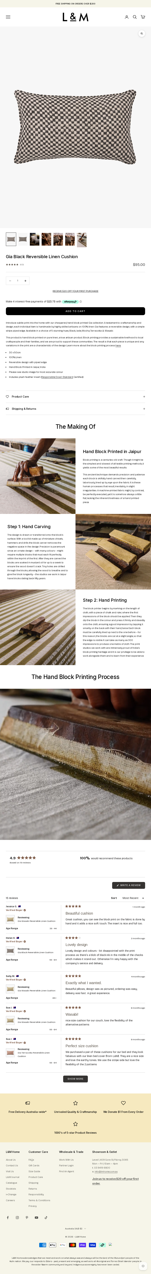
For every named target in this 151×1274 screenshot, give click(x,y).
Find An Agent (66, 1171)
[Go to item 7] (82, 240)
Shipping (33, 1182)
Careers (10, 1200)
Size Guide (34, 1171)
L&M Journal (12, 1177)
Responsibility (36, 1194)
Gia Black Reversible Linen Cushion (35, 952)
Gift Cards (34, 1165)
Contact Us (12, 1165)
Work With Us (66, 1159)
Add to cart (75, 311)
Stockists (11, 1188)
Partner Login (66, 1165)
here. (118, 345)
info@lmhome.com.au (106, 1171)
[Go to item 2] (23, 239)
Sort (114, 898)
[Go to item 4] (46, 239)
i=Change (11, 1194)
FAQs (31, 1159)
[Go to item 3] (34, 239)
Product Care (36, 1177)
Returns (33, 1188)
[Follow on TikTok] (46, 1217)
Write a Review (132, 886)
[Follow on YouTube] (36, 1217)
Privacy (33, 1206)
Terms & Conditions (39, 1200)
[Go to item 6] (70, 239)
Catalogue (11, 1182)
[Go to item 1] (11, 239)
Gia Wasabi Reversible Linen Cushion (36, 921)
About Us (11, 1159)
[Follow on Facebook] (8, 1217)
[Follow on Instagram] (17, 1217)
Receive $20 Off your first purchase (75, 291)
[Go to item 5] (58, 239)
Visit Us (10, 1171)
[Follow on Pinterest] (27, 1217)
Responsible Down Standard (57, 377)
